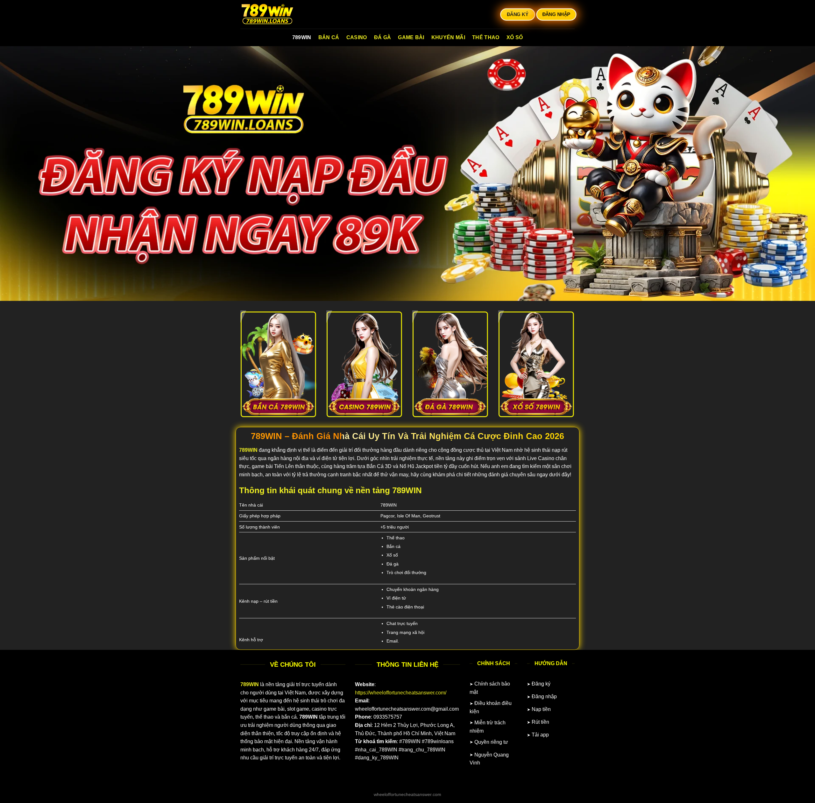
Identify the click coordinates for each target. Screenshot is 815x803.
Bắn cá (328, 37)
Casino (356, 37)
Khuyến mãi (448, 37)
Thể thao (486, 37)
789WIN (301, 37)
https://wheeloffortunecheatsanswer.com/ (400, 692)
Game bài (411, 37)
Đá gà (382, 37)
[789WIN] (272, 14)
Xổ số (515, 37)
